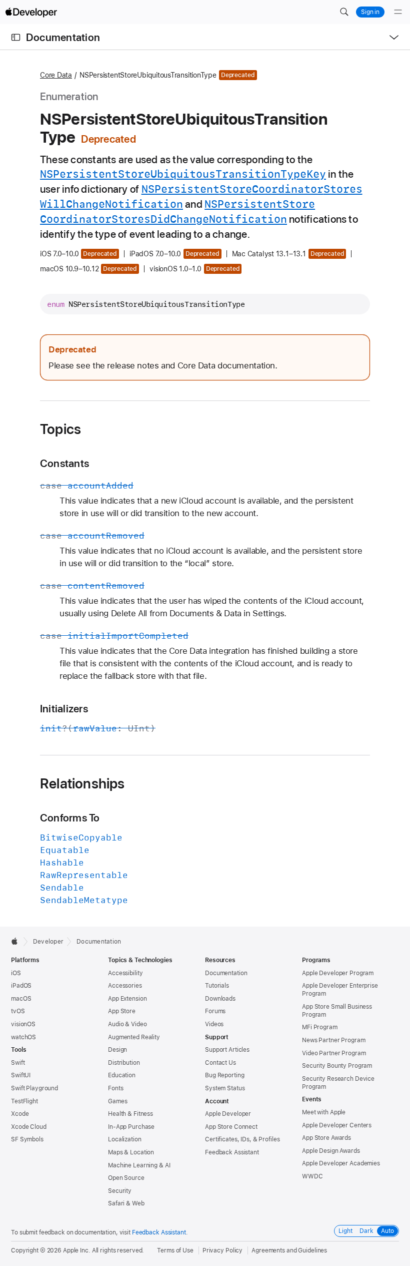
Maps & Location (131, 1152)
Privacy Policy (222, 1250)
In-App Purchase (131, 1126)
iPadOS (21, 985)
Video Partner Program (334, 1053)
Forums (215, 1011)
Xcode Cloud (28, 1126)
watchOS (23, 1037)
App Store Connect (231, 1126)
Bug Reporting (224, 1075)
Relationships (82, 783)
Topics (60, 429)
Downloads (220, 998)
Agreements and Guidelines (289, 1250)
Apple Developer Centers (337, 1125)
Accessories (125, 985)
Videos (214, 1024)
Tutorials (217, 985)
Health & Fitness (130, 1113)
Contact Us (220, 1062)
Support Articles (227, 1049)
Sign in (370, 12)
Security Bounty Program (337, 1065)
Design (117, 1049)
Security (120, 1190)
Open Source (126, 1177)
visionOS (23, 1024)
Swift (17, 1062)
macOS (21, 998)
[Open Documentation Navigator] (15, 37)
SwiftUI (20, 1075)
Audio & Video (127, 1024)
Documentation (63, 37)
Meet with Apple (324, 1112)
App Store (122, 1011)
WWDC (312, 1176)
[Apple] (17, 941)
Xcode (19, 1113)
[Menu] (398, 12)
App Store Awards (326, 1137)
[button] (344, 12)
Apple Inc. (76, 1250)
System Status (224, 1088)
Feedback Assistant (232, 1152)
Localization (125, 1139)
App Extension (127, 998)
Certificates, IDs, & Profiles (242, 1139)
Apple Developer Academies (341, 1163)
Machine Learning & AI (139, 1165)
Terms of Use (175, 1250)
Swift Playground (34, 1088)
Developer (48, 941)
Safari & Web (126, 1203)
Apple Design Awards (331, 1150)
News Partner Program (334, 1040)
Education (122, 1075)
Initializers (64, 708)
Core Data (56, 75)
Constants (64, 463)
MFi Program (320, 1027)
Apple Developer (228, 1113)
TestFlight (24, 1101)
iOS (16, 973)
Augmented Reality (134, 1037)
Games (117, 1101)
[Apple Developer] (31, 12)
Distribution (124, 1062)
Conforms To (70, 817)
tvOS (18, 1011)
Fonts (115, 1088)
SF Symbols (27, 1139)
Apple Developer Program (338, 973)
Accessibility (125, 973)
